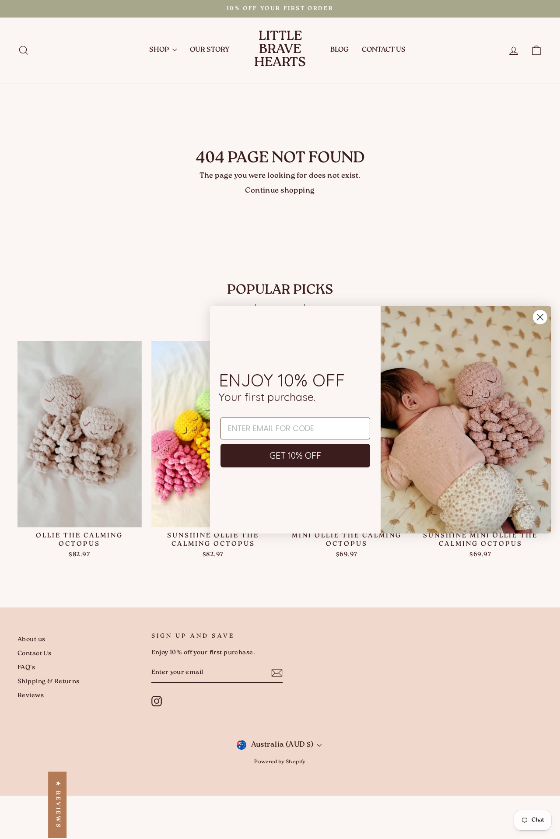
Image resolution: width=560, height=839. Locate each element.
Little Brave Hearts (280, 50)
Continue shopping (280, 191)
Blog (339, 50)
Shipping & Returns (49, 681)
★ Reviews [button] (57, 805)
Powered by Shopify (280, 762)
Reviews (31, 695)
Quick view (79, 516)
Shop (159, 50)
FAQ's (26, 667)
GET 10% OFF (295, 455)
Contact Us (384, 50)
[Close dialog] (540, 317)
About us (31, 639)
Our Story (210, 50)
